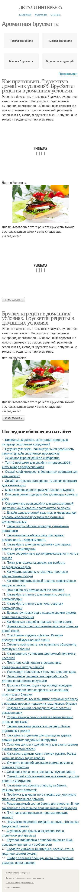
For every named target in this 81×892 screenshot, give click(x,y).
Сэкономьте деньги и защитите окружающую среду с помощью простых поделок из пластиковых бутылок (40, 701)
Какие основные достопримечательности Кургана (39, 489)
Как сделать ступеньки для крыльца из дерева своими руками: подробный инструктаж (36, 737)
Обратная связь (13, 887)
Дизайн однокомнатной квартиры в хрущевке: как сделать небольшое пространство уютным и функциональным (39, 517)
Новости (40, 14)
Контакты (10, 877)
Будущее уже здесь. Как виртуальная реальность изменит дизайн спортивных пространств (38, 451)
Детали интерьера (40, 7)
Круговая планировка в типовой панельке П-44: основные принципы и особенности (37, 842)
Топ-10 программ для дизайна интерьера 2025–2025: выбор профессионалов (37, 464)
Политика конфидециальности (20, 882)
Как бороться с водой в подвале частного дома (40, 621)
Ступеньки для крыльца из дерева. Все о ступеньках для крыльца (33, 833)
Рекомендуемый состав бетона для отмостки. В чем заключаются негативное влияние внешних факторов (40, 805)
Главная (25, 14)
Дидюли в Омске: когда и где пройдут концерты (40, 685)
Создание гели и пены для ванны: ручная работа (41, 771)
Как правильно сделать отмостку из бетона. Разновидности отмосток (34, 787)
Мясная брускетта (21, 61)
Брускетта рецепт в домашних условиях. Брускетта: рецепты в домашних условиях (38, 317)
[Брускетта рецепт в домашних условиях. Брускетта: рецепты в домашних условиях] (40, 379)
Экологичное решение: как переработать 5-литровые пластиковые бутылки (35, 678)
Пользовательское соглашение (30, 877)
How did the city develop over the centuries (35, 590)
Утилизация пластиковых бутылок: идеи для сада (41, 671)
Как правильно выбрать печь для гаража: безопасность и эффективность (33, 537)
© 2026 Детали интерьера (18, 872)
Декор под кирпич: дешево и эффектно (32, 458)
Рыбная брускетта (60, 40)
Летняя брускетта (21, 40)
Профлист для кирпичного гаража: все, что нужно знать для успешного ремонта (39, 796)
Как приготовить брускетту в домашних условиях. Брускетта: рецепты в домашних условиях (38, 85)
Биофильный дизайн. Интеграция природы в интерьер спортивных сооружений (35, 441)
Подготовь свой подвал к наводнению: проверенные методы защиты (31, 664)
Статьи (55, 14)
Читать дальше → (13, 299)
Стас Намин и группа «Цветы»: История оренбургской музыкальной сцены (32, 637)
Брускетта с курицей (60, 61)
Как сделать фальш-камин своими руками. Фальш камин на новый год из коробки (39, 755)
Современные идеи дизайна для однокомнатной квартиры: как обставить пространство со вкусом (37, 505)
